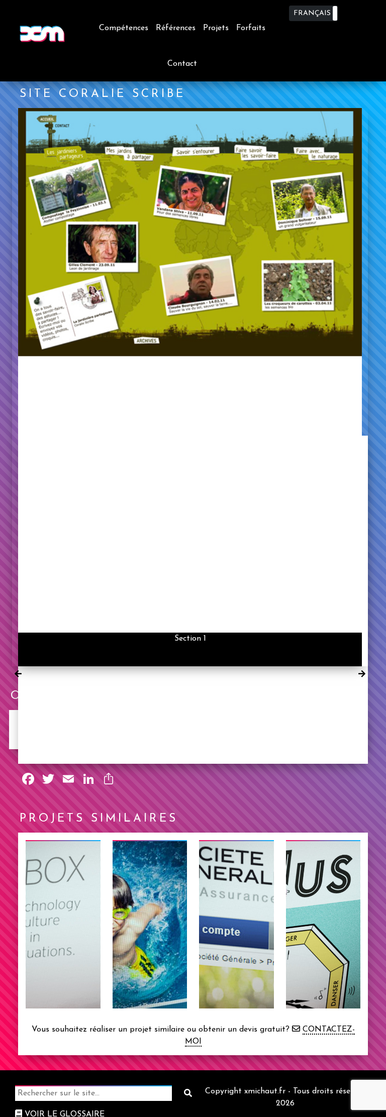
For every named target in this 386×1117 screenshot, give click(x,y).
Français (312, 13)
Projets (216, 28)
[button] (313, 13)
